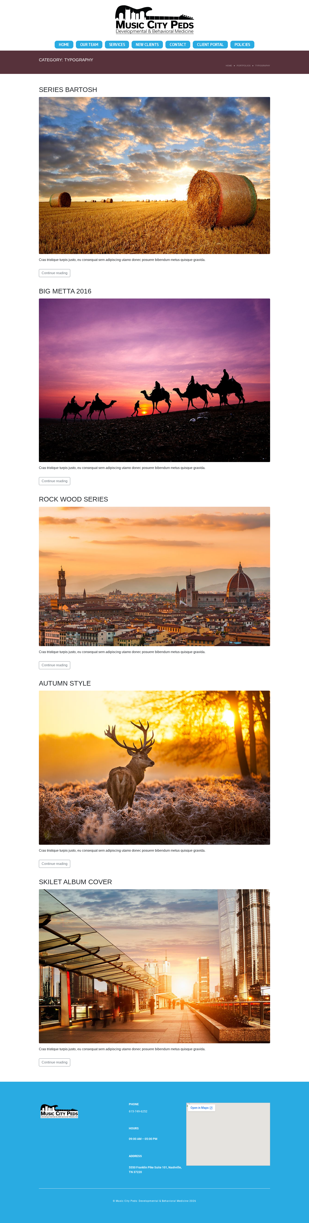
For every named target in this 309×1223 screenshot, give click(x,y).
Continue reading (54, 273)
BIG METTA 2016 (65, 291)
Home (64, 44)
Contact (178, 44)
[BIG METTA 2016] (154, 380)
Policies (242, 44)
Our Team (89, 44)
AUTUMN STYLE (65, 683)
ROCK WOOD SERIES (73, 499)
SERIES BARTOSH (68, 89)
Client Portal (210, 44)
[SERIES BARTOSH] (154, 175)
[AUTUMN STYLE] (154, 767)
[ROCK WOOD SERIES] (154, 576)
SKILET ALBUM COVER (75, 882)
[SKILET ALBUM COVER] (154, 966)
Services (117, 44)
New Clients (147, 44)
